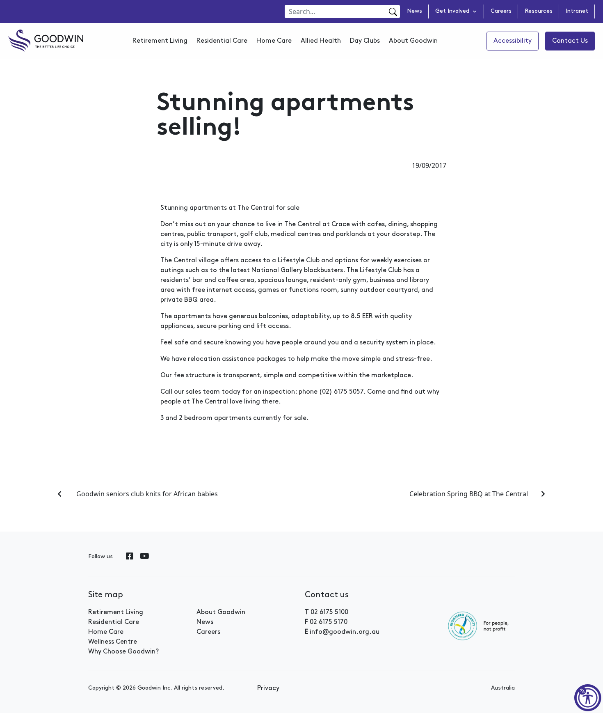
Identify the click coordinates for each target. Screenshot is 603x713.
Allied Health (321, 41)
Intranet (577, 11)
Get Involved (452, 11)
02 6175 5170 (328, 622)
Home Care (274, 41)
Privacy (268, 688)
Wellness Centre (112, 642)
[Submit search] (392, 12)
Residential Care (221, 41)
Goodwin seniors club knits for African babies (146, 493)
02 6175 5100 (329, 612)
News (414, 11)
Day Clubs (365, 41)
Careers (501, 11)
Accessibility (512, 41)
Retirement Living (159, 41)
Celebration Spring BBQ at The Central (468, 493)
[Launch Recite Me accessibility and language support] (587, 697)
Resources (539, 11)
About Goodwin (413, 41)
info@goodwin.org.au (344, 632)
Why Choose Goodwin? (123, 652)
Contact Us (570, 41)
